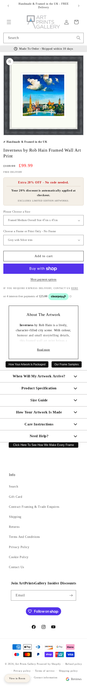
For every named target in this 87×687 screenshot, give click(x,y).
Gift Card (15, 496)
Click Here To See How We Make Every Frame (43, 445)
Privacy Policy (19, 547)
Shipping (15, 516)
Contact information (46, 677)
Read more (43, 349)
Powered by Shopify (49, 664)
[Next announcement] (79, 6)
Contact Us (16, 567)
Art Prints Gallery (25, 664)
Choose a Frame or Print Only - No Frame (29, 231)
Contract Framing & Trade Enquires (34, 506)
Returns (14, 526)
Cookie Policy (19, 557)
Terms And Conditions (24, 537)
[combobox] (43, 38)
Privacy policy (22, 670)
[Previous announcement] (8, 6)
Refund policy (73, 664)
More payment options (44, 279)
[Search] (78, 38)
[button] (9, 22)
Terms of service (44, 670)
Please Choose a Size (16, 211)
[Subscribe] (71, 595)
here (74, 288)
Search (13, 486)
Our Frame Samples (66, 364)
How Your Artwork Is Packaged (27, 364)
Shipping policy (68, 670)
